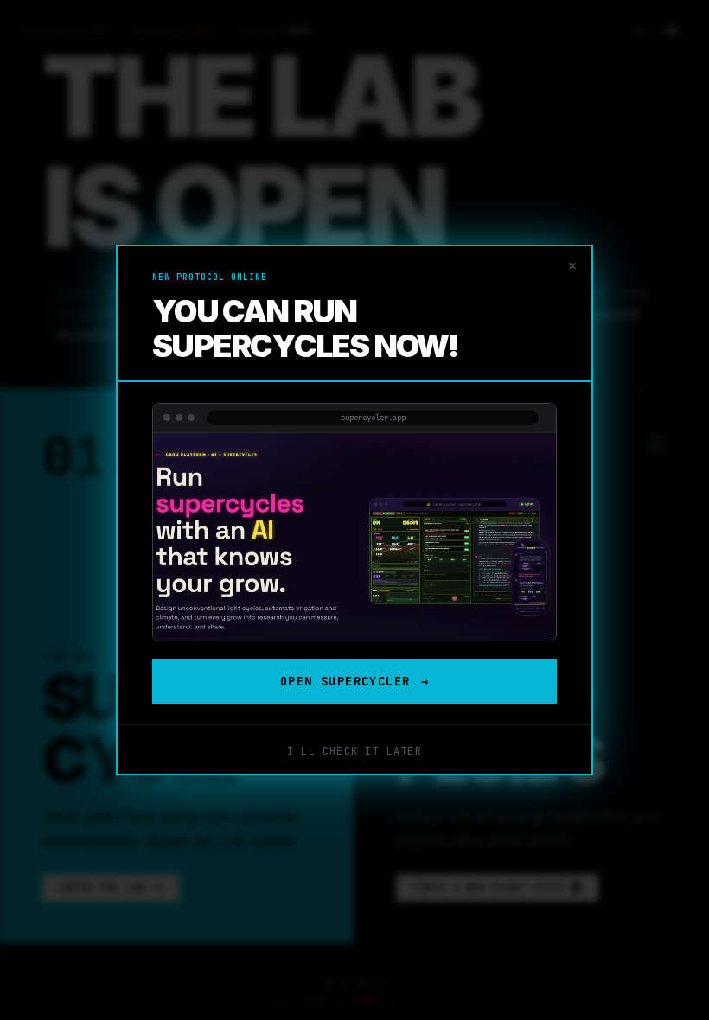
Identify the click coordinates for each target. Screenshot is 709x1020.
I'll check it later (354, 751)
